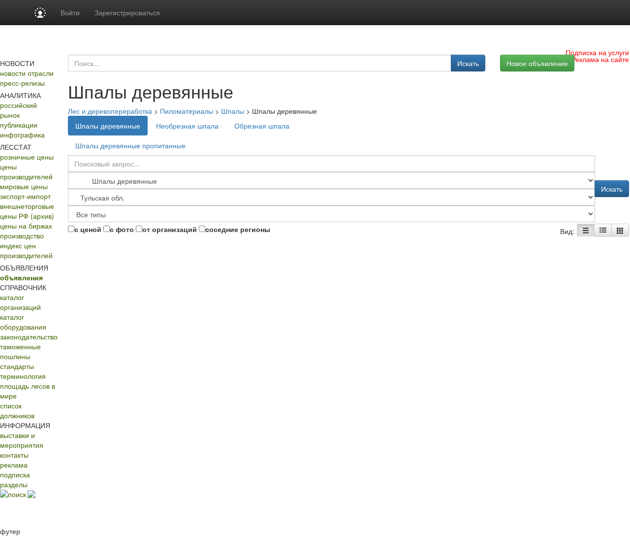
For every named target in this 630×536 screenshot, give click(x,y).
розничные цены (27, 157)
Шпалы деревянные (107, 126)
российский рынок (18, 110)
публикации (18, 125)
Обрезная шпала (261, 126)
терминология (23, 376)
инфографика (22, 134)
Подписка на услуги (597, 52)
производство (22, 235)
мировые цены (24, 186)
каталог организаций (20, 302)
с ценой (87, 229)
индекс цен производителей (26, 250)
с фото (122, 229)
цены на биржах (26, 226)
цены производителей (26, 171)
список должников (17, 410)
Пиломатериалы (186, 111)
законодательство (29, 336)
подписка (15, 474)
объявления (21, 277)
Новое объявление (537, 63)
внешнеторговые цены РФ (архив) (27, 211)
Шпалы (232, 111)
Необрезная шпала (187, 126)
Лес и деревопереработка (110, 111)
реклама (14, 464)
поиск (17, 494)
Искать (468, 63)
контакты (14, 455)
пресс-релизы (22, 83)
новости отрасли (27, 73)
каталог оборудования (23, 322)
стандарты (17, 366)
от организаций (169, 229)
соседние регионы (237, 229)
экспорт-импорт (25, 196)
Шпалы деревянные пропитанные (130, 145)
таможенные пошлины (20, 351)
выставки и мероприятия (21, 440)
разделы (14, 484)
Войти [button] (70, 12)
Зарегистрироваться (127, 12)
